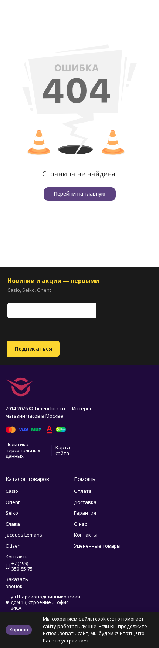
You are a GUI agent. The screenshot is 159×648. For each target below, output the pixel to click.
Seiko (12, 513)
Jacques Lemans (24, 534)
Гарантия (85, 513)
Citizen (13, 545)
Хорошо (18, 629)
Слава (13, 524)
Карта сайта (62, 450)
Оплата (83, 491)
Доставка (85, 502)
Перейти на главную (79, 193)
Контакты (85, 534)
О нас (80, 524)
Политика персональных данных (23, 450)
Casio (12, 491)
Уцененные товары (97, 545)
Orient (13, 502)
